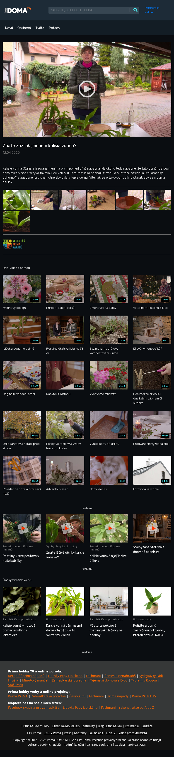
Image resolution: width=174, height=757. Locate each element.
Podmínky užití (74, 744)
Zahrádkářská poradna (69, 680)
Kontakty (88, 726)
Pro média (132, 726)
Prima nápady (117, 696)
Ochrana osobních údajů (44, 744)
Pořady (54, 28)
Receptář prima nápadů (26, 676)
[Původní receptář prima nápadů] (14, 243)
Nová (9, 28)
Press (67, 733)
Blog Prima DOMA (110, 726)
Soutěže (147, 726)
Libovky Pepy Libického (65, 676)
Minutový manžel (35, 680)
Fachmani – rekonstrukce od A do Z (127, 707)
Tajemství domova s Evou (109, 680)
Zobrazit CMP (137, 744)
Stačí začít (15, 685)
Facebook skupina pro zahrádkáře (33, 707)
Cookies (120, 744)
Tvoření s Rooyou (144, 680)
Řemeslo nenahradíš (120, 676)
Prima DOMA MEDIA (66, 726)
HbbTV (111, 733)
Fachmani (93, 676)
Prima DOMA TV (144, 696)
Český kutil (77, 696)
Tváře (39, 28)
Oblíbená (24, 28)
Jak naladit (96, 733)
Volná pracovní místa (132, 733)
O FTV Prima (52, 733)
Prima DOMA (18, 696)
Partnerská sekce (152, 10)
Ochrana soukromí (99, 744)
